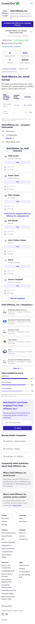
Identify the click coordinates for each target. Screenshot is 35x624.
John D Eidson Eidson (17, 240)
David (10, 260)
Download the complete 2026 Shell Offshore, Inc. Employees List (17, 215)
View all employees (17, 298)
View (17, 162)
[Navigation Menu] (32, 3)
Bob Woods (13, 221)
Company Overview (9, 69)
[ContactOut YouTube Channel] (6, 614)
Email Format (23, 69)
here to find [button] (17, 505)
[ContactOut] (11, 3)
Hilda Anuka (13, 156)
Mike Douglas (14, 195)
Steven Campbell (15, 279)
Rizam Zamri (13, 175)
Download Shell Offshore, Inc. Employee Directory (17, 24)
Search (19, 428)
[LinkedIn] (10, 18)
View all (16, 368)
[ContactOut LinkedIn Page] (3, 614)
